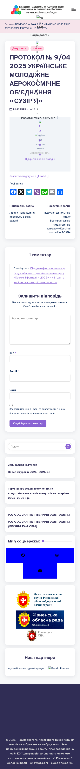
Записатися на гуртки (22, 464)
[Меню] (73, 10)
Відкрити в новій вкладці (40, 159)
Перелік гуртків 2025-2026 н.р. (29, 472)
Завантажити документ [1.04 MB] (29, 176)
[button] (68, 446)
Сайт (13, 390)
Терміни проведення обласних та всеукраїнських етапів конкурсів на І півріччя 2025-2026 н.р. (38, 493)
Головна (9, 24)
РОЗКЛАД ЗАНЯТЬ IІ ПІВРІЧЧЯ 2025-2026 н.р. (39, 514)
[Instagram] (57, 555)
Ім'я (13, 352)
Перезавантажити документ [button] (37, 118)
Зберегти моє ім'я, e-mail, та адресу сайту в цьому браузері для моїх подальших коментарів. (37, 411)
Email (14, 371)
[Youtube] (40, 571)
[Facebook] (23, 555)
